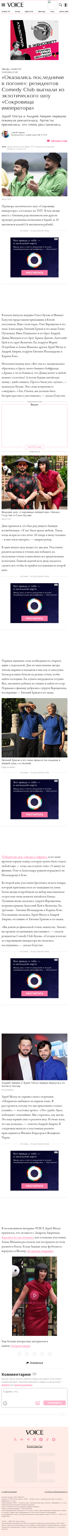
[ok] (41, 1439)
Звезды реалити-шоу (15, 147)
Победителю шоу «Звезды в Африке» (24, 857)
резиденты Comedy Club (16, 149)
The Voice (15, 5)
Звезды (5, 69)
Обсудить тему (59, 140)
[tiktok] (47, 1439)
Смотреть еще (34, 447)
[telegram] (28, 1439)
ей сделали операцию (40, 1251)
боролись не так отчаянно (17, 1237)
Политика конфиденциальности (56, 1492)
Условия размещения (9, 1492)
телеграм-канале (20, 1346)
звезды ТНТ (29, 147)
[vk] (21, 1439)
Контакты (34, 1446)
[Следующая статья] (34, 1414)
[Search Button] (60, 5)
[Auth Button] (65, 5)
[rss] (15, 1439)
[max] (53, 1439)
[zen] (34, 1439)
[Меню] (3, 5)
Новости (16, 69)
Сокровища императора (44, 147)
